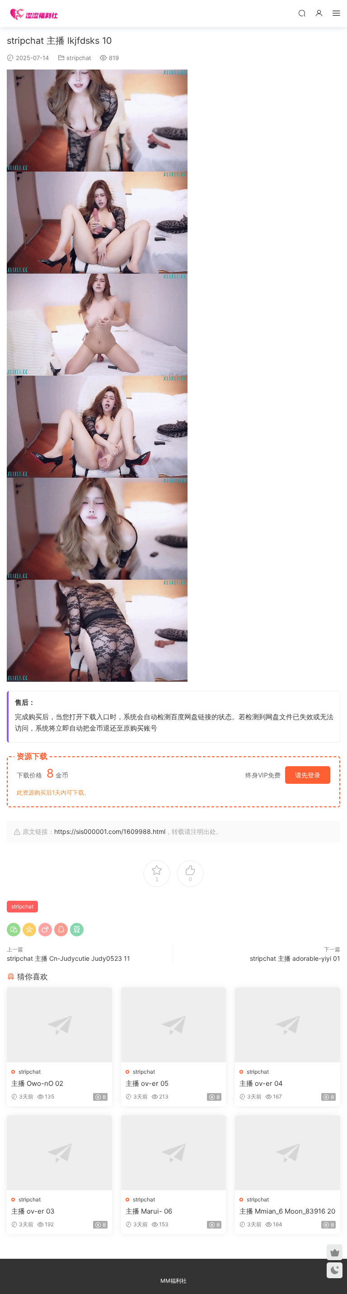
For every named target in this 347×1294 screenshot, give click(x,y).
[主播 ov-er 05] (173, 1024)
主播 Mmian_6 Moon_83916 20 (287, 1211)
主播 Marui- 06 (149, 1211)
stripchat (78, 57)
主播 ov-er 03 (33, 1211)
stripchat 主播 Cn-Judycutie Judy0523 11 (68, 958)
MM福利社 (173, 1280)
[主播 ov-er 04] (287, 1024)
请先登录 (307, 775)
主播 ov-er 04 (261, 1083)
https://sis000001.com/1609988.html (109, 831)
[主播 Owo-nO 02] (59, 1024)
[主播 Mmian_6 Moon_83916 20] (287, 1152)
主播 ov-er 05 (147, 1083)
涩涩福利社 (34, 13)
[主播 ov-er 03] (59, 1152)
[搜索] (302, 13)
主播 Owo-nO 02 (37, 1083)
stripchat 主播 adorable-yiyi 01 (295, 958)
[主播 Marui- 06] (173, 1152)
